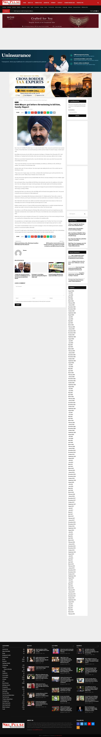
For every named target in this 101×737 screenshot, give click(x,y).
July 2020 (70, 436)
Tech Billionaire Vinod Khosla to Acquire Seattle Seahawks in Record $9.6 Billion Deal (91, 688)
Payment (53, 2)
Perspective (80, 2)
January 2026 (71, 304)
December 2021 (71, 402)
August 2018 (71, 482)
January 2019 (71, 472)
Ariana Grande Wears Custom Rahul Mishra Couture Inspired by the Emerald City (42, 703)
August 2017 (71, 506)
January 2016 (71, 544)
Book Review (5, 657)
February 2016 (71, 542)
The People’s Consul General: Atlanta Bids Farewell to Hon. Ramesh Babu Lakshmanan (66, 669)
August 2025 (71, 314)
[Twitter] (91, 11)
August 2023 (71, 362)
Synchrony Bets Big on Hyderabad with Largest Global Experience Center (91, 680)
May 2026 (70, 297)
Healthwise (4, 673)
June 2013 (70, 605)
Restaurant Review (76, 7)
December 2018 (71, 474)
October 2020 (71, 430)
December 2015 (71, 546)
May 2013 (70, 607)
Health (32, 7)
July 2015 (70, 556)
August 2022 (71, 386)
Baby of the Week (6, 651)
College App (65, 7)
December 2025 (71, 307)
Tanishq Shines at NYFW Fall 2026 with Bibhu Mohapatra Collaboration (42, 694)
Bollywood (70, 7)
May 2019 (70, 464)
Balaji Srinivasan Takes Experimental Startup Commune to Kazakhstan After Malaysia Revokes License (91, 670)
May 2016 (70, 536)
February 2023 (71, 374)
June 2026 (70, 295)
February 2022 (71, 398)
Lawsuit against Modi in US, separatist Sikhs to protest (56, 275)
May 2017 (70, 512)
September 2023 (72, 360)
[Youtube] (95, 11)
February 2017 (71, 518)
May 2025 (70, 320)
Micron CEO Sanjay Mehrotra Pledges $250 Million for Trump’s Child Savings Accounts (91, 708)
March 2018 (71, 492)
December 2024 (71, 330)
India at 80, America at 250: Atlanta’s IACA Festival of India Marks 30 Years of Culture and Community (66, 680)
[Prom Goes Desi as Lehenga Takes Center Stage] (31, 668)
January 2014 (71, 591)
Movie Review (5, 683)
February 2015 (71, 566)
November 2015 (72, 548)
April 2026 (70, 299)
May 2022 (70, 392)
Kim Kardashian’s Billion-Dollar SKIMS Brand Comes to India (42, 650)
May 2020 (70, 440)
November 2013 (72, 595)
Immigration (36, 7)
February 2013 (71, 613)
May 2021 (70, 416)
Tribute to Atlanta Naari (7, 699)
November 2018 (72, 476)
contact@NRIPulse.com (37, 729)
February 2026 (71, 302)
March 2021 (71, 420)
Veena (17, 109)
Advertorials (5, 649)
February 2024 (71, 350)
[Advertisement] (50, 38)
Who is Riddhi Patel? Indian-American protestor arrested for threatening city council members (76, 257)
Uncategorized (5, 701)
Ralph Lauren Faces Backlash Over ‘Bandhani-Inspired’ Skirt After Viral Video (42, 685)
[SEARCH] (84, 213)
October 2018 (71, 478)
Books (28, 7)
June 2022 (70, 390)
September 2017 (72, 504)
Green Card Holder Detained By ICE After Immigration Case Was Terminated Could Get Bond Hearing (66, 699)
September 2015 (72, 552)
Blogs (3, 653)
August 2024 (71, 338)
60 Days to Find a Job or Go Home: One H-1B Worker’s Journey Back (76, 263)
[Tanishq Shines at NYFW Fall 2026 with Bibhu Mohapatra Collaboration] (31, 695)
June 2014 (70, 582)
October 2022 (71, 382)
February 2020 (71, 446)
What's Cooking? (6, 707)
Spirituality (4, 691)
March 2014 (71, 587)
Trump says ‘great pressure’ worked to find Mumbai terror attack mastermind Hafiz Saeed (22, 276)
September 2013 (72, 599)
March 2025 (71, 324)
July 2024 (70, 340)
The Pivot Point (51, 7)
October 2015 (71, 550)
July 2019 (70, 460)
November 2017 (72, 500)
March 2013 (71, 611)
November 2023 (72, 356)
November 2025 (72, 309)
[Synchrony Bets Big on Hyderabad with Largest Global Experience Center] (80, 680)
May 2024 (70, 344)
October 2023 (71, 358)
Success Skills (5, 693)
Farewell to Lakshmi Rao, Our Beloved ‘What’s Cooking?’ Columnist (76, 274)
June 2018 (70, 486)
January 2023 (71, 376)
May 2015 (70, 560)
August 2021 (71, 410)
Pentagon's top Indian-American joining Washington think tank (39, 276)
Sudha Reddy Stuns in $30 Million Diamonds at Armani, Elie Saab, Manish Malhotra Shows (42, 659)
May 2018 (70, 488)
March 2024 (71, 348)
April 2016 (70, 538)
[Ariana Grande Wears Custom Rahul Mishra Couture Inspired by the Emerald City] (31, 703)
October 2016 (71, 526)
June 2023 (70, 366)
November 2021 (72, 404)
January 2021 (71, 424)
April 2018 (70, 490)
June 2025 (70, 318)
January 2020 (71, 448)
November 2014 (72, 572)
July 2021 (70, 412)
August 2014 (71, 578)
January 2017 (71, 520)
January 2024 (71, 352)
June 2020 (70, 438)
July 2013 (70, 603)
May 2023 (70, 368)
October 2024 (71, 334)
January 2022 (71, 400)
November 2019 (72, 452)
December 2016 (71, 522)
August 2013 (71, 601)
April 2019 (70, 466)
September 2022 (72, 384)
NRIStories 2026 (85, 7)
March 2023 (71, 372)
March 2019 (71, 468)
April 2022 (70, 394)
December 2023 (71, 354)
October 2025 (71, 310)
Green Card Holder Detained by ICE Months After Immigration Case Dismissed (76, 268)
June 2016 (70, 534)
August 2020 (71, 434)
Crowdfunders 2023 (69, 2)
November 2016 (72, 524)
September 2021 (72, 408)
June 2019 (70, 462)
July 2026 (70, 293)
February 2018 (71, 494)
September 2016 (72, 528)
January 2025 (71, 328)
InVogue (41, 7)
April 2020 (70, 442)
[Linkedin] (93, 11)
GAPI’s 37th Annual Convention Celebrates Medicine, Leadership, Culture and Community (66, 708)
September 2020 (72, 432)
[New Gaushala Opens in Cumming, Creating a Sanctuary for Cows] (55, 689)
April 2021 (70, 418)
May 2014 (70, 584)
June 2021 (70, 414)
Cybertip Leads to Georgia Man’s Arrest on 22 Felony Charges (66, 650)
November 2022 (72, 380)
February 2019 (71, 470)
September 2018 (72, 480)
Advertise (46, 2)
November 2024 (72, 332)
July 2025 (70, 316)
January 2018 (71, 496)
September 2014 (72, 576)
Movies (45, 7)
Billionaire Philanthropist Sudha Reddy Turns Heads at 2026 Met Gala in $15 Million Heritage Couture (42, 676)
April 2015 (70, 562)
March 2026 (71, 301)
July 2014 (70, 580)
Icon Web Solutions (58, 735)
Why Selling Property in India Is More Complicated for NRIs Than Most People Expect (91, 660)
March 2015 (71, 564)
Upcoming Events (6, 703)
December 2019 (71, 450)
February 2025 (71, 326)
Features (18, 7)
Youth (3, 709)
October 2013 (71, 597)
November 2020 (72, 428)
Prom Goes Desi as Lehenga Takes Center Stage (42, 667)
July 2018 (70, 484)
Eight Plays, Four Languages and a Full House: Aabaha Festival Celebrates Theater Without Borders (77, 244)
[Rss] (98, 11)
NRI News (9, 7)
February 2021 (71, 422)
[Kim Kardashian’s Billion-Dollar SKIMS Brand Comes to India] (31, 651)
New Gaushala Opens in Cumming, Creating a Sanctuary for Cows (66, 689)
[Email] (96, 11)
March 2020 (71, 444)
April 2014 (70, 586)
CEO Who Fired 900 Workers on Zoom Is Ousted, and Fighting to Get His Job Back (92, 651)
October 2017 (71, 502)
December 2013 (71, 594)
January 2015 (71, 568)
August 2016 (71, 530)
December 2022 (71, 378)
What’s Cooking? (58, 7)
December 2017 (71, 498)
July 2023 (70, 364)
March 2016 (71, 540)
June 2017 (70, 510)
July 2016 (70, 532)
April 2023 (70, 370)
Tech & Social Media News (8, 695)
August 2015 (71, 554)
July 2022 (70, 388)
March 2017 (71, 516)
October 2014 (71, 574)
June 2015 (70, 558)
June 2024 (70, 342)
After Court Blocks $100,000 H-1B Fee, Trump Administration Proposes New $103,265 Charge (77, 234)
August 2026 (71, 291)
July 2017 (70, 508)
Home (24, 2)
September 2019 (72, 456)
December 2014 (71, 570)
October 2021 (71, 406)
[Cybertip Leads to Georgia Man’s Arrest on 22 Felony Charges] (55, 651)
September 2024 (72, 336)
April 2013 (70, 609)
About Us (30, 2)
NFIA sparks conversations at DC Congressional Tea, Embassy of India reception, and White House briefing (54, 244)
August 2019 (71, 458)
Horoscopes (5, 675)
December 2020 (71, 426)
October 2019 (71, 454)
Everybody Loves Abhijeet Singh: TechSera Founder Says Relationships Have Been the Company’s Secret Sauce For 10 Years (92, 699)
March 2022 (71, 396)
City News (4, 7)
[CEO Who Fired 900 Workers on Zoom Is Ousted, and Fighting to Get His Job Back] (80, 651)
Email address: (71, 109)
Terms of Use (38, 2)
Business (14, 7)
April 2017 (70, 514)
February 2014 (71, 589)
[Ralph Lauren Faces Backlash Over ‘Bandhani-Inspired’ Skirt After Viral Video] (31, 685)
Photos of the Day (8, 669)
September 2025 (72, 312)
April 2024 (70, 346)
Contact (60, 2)
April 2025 (70, 322)
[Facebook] (90, 11)
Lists (3, 681)
